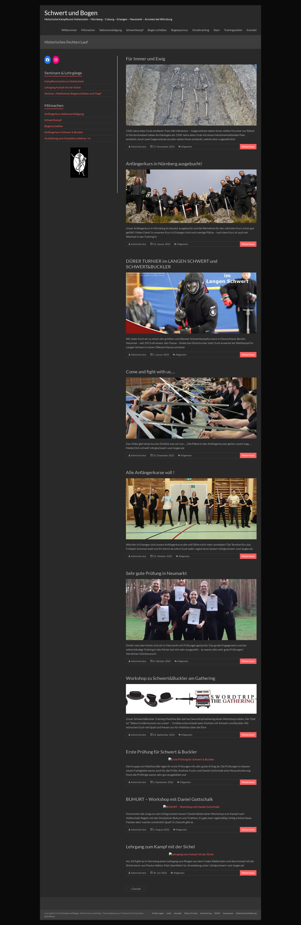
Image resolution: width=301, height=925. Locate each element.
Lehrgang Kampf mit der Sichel (62, 87)
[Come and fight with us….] (191, 379)
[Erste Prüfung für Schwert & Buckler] (191, 759)
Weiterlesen (248, 146)
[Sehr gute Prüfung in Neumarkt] (191, 580)
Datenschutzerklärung (246, 913)
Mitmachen (88, 30)
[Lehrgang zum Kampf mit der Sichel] (191, 854)
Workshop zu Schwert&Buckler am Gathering (170, 678)
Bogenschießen (53, 126)
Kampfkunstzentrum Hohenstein (64, 81)
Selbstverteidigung (110, 30)
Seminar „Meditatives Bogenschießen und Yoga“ (73, 93)
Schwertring (205, 913)
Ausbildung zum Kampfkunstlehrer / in (67, 138)
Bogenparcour (179, 30)
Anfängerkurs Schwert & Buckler (63, 132)
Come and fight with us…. (150, 371)
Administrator (138, 146)
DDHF (217, 913)
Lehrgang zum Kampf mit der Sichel (160, 846)
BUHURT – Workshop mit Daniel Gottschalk (169, 799)
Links (169, 913)
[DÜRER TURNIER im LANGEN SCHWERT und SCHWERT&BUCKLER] (191, 274)
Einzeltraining (200, 30)
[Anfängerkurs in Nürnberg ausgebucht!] (191, 171)
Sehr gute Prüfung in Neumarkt (156, 573)
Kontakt (252, 30)
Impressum (228, 913)
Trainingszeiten (233, 30)
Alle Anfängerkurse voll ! (150, 472)
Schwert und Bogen (71, 13)
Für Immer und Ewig (145, 58)
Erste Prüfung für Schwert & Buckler (161, 751)
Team (216, 30)
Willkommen (69, 30)
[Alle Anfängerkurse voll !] (191, 480)
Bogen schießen (157, 30)
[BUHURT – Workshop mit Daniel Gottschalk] (191, 806)
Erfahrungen (158, 913)
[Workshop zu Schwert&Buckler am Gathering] (191, 685)
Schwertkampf (134, 30)
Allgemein (186, 146)
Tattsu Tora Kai (191, 913)
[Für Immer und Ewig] (191, 66)
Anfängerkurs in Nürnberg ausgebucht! (164, 163)
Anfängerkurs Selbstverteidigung (64, 113)
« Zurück (135, 888)
